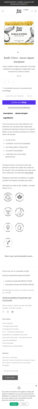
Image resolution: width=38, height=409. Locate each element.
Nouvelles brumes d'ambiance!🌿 (19, 4)
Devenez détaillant (9, 340)
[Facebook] (3, 312)
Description (8, 113)
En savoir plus (20, 400)
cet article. (29, 173)
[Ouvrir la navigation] (3, 11)
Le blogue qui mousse (10, 329)
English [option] (26, 10)
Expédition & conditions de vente (14, 335)
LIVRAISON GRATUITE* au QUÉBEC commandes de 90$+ (19, 2)
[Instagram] (8, 312)
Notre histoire (7, 323)
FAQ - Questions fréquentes (13, 332)
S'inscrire (10, 377)
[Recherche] (32, 11)
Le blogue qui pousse (10, 326)
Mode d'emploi (21, 113)
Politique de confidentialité (12, 346)
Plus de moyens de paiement (19, 107)
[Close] (36, 386)
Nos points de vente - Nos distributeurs (17, 337)
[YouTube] (12, 312)
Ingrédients (8, 118)
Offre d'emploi (7, 343)
